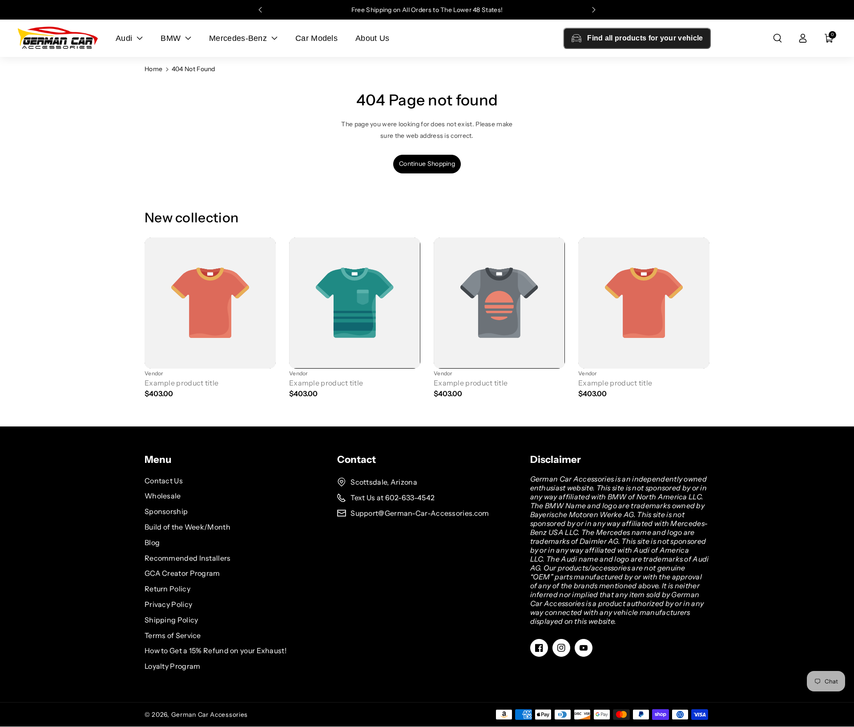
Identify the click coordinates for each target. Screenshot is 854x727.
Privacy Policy (168, 604)
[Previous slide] (260, 9)
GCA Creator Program (182, 573)
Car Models (316, 38)
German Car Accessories (209, 715)
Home (153, 69)
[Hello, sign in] (803, 38)
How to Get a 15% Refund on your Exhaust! (215, 650)
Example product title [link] (181, 382)
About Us (372, 38)
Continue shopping (427, 164)
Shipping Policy (171, 619)
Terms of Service (173, 635)
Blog (152, 542)
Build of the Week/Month (187, 526)
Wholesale (163, 495)
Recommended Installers (188, 558)
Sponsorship (166, 511)
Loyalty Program (173, 666)
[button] (777, 38)
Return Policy (167, 588)
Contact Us (164, 480)
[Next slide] (593, 9)
